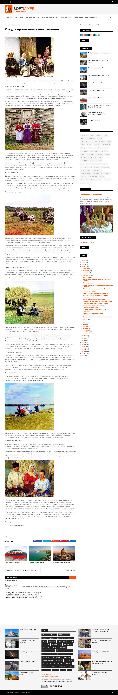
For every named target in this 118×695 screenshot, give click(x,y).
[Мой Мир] (86, 35)
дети (82, 144)
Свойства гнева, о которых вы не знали (97, 317)
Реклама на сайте (46, 674)
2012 (83, 351)
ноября (86, 271)
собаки (107, 173)
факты (93, 180)
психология (96, 170)
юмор (83, 183)
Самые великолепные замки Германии (97, 289)
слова (68, 663)
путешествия (85, 173)
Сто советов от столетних (91, 195)
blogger (72, 577)
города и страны (86, 141)
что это (55, 670)
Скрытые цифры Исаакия (61, 563)
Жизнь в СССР (66, 17)
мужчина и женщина (87, 160)
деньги (109, 141)
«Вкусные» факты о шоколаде (94, 299)
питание (83, 167)
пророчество (85, 170)
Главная (7, 2)
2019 (83, 336)
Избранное (19, 17)
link (6, 536)
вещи (100, 138)
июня (85, 322)
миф (100, 157)
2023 (84, 260)
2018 (83, 338)
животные (106, 144)
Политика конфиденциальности (50, 676)
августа (86, 277)
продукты (105, 167)
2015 (83, 344)
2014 (83, 347)
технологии (84, 180)
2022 (84, 262)
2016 (83, 342)
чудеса (107, 180)
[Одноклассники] (83, 35)
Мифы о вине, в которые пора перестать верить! (98, 286)
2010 (83, 355)
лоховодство (92, 157)
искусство (104, 151)
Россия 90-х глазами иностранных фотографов (95, 296)
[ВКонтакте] (81, 35)
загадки (83, 148)
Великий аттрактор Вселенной (98, 83)
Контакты (21, 2)
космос (100, 154)
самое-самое (97, 173)
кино (82, 154)
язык (89, 183)
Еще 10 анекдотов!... (87, 242)
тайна (102, 176)
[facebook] (112, 2)
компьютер (90, 154)
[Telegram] (99, 35)
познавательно (94, 167)
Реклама (13, 2)
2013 (83, 349)
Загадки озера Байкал (36, 563)
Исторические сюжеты (50, 17)
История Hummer (94, 120)
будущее (92, 138)
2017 (83, 340)
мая (84, 324)
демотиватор (99, 141)
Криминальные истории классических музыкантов (96, 113)
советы (83, 176)
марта (85, 328)
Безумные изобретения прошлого (99, 75)
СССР (99, 135)
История (20, 25)
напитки (62, 654)
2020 (84, 266)
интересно (13, 25)
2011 (83, 353)
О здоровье (78, 17)
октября (86, 273)
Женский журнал (32, 17)
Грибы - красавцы (89, 291)
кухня (83, 157)
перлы (105, 164)
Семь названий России (12, 563)
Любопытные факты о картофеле (99, 53)
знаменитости (102, 148)
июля (85, 320)
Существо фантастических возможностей (93, 314)
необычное (85, 164)
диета (89, 144)
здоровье (92, 148)
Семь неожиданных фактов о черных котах (96, 280)
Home (7, 25)
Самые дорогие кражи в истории (95, 283)
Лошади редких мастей (96, 90)
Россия (26, 25)
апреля (86, 326)
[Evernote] (96, 35)
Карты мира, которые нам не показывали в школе (93, 306)
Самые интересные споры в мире (95, 303)
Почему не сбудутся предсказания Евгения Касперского (100, 106)
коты (107, 154)
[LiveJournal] (94, 35)
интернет (94, 151)
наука (99, 160)
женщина (97, 144)
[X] (88, 35)
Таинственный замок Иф (96, 68)
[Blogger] (91, 35)
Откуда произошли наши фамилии (95, 293)
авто (105, 135)
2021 (83, 264)
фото (100, 180)
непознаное (96, 164)
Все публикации (91, 17)
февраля (86, 331)
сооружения (93, 176)
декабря (86, 268)
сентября (87, 275)
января (86, 333)
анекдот (83, 138)
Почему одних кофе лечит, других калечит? (95, 310)
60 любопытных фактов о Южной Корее (97, 301)
